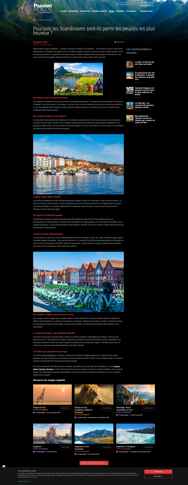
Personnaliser (157, 476)
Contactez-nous (146, 11)
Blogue (111, 11)
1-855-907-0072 (145, 5)
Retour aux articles (44, 20)
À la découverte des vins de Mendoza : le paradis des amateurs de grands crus (145, 76)
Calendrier (120, 11)
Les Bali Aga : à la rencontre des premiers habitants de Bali (144, 105)
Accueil (64, 11)
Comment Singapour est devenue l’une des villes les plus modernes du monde (144, 91)
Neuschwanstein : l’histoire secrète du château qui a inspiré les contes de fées (145, 119)
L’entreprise (131, 11)
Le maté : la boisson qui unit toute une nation (144, 63)
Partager (121, 42)
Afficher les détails (23, 481)
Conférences (85, 11)
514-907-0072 (146, 2)
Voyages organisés (99, 11)
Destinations (73, 11)
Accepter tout (158, 471)
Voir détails (65, 408)
